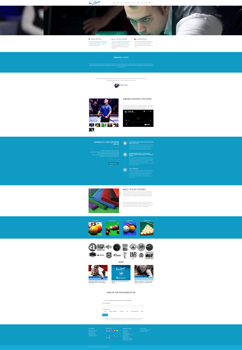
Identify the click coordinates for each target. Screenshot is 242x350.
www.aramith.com (92, 331)
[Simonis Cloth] (95, 3)
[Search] (152, 3)
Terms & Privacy (143, 328)
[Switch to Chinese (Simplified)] (112, 336)
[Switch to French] (109, 336)
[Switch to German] (116, 336)
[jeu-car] (129, 228)
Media (142, 311)
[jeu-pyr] (146, 228)
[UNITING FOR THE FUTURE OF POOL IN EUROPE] (121, 272)
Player (105, 311)
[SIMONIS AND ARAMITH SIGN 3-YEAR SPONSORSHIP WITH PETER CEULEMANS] (98, 272)
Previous (91, 79)
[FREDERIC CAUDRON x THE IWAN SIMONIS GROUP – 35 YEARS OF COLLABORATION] (143, 272)
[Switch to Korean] (109, 338)
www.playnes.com (92, 334)
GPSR (146, 331)
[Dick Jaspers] (98, 125)
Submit (105, 315)
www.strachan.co (92, 333)
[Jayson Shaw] (104, 110)
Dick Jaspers (125, 331)
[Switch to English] (107, 336)
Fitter (127, 311)
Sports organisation (134, 311)
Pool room (121, 311)
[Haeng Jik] (116, 125)
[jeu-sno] (112, 228)
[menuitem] (114, 3)
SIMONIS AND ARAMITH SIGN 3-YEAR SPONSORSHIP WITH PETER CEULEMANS (97, 282)
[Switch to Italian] (107, 338)
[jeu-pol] (95, 228)
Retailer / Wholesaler (113, 311)
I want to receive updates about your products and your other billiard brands (118, 300)
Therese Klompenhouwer (128, 334)
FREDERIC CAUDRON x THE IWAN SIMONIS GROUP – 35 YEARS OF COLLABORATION (143, 282)
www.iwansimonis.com (93, 330)
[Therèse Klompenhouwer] (110, 125)
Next (151, 79)
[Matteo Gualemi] (92, 129)
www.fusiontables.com (93, 335)
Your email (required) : (106, 303)
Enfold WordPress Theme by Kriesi (104, 346)
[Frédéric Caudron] (104, 125)
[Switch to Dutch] (114, 336)
